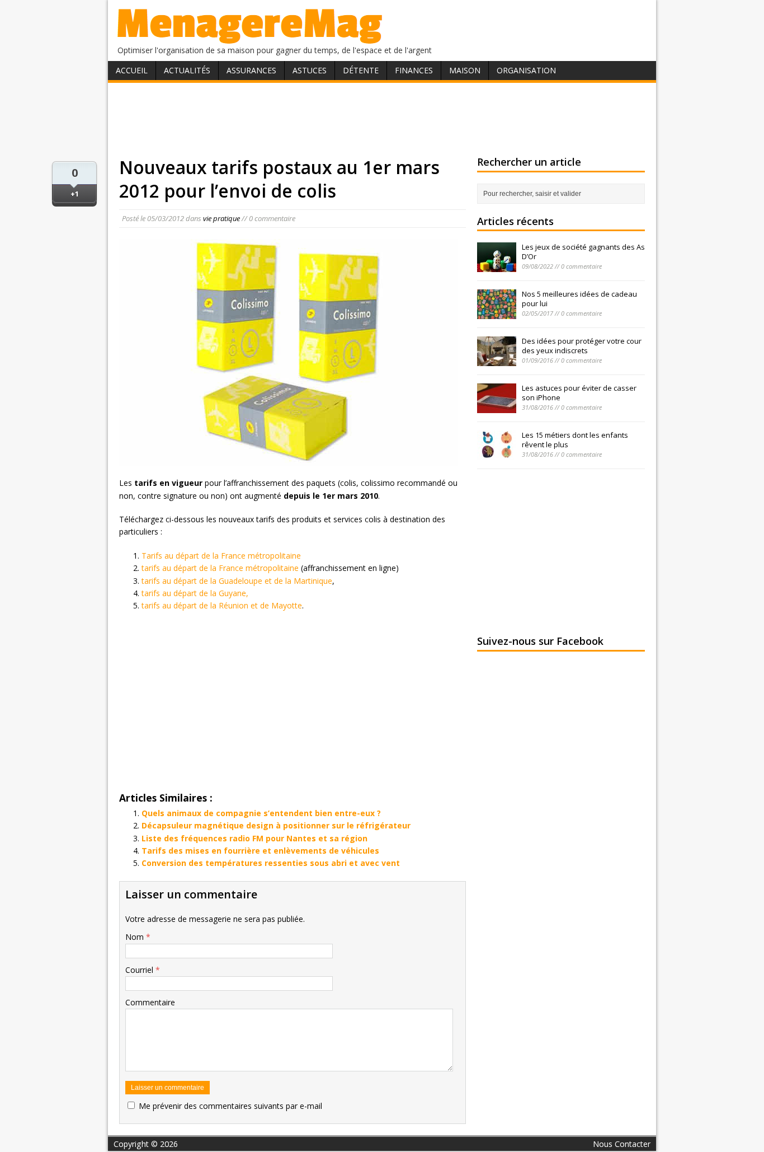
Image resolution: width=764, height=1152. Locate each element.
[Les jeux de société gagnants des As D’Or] (496, 266)
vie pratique (221, 218)
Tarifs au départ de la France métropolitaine (221, 555)
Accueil (132, 70)
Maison (464, 70)
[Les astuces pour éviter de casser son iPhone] (496, 407)
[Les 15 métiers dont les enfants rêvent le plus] (496, 454)
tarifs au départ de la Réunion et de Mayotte (222, 605)
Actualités (187, 70)
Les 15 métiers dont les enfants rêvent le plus (575, 439)
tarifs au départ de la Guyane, (195, 593)
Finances (414, 70)
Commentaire (150, 1002)
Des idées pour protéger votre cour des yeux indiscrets (582, 345)
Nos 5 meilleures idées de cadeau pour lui (579, 298)
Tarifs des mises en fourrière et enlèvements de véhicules (260, 850)
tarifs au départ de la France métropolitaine (220, 568)
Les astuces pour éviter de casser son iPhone (579, 392)
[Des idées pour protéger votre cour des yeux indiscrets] (496, 360)
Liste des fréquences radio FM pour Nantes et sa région (254, 838)
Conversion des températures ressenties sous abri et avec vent (271, 863)
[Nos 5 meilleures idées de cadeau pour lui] (496, 313)
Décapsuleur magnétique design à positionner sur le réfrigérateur (276, 825)
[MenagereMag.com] (250, 39)
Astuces (310, 70)
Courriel (140, 969)
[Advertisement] (382, 119)
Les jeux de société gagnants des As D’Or (583, 251)
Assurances (251, 70)
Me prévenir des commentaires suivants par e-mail (230, 1106)
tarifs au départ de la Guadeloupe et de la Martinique (237, 580)
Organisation (526, 70)
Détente (361, 70)
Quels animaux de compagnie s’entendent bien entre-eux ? (261, 813)
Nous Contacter (621, 1144)
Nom (135, 936)
